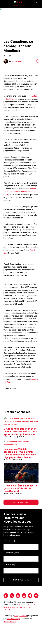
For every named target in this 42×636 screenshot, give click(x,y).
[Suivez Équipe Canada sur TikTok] (30, 595)
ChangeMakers (20, 616)
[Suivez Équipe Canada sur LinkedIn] (24, 597)
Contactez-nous (22, 605)
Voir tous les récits (21, 502)
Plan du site (32, 605)
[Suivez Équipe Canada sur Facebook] (6, 597)
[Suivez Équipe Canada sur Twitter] (12, 597)
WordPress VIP (10, 621)
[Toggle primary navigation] (5, 4)
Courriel (9, 565)
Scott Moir (10, 99)
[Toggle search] (37, 4)
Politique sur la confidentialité (13, 607)
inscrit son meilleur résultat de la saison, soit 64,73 (20, 192)
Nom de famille (11, 553)
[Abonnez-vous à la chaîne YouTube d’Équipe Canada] (36, 597)
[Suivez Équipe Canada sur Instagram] (18, 597)
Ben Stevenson (17, 61)
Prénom (9, 541)
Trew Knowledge (13, 619)
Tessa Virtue (31, 96)
